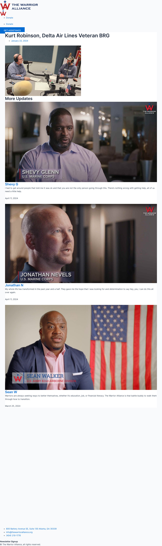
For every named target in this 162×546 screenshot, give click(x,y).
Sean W (11, 392)
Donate (9, 17)
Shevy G (11, 184)
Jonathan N (14, 285)
